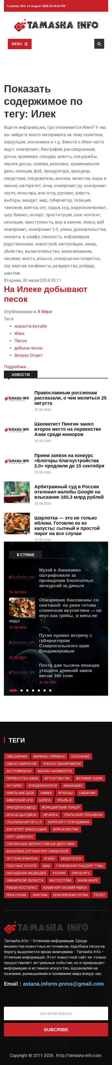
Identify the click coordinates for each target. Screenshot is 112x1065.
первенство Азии (22, 778)
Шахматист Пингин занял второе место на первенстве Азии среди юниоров (67, 429)
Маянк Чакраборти (55, 771)
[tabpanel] (56, 581)
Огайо (49, 858)
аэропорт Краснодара (26, 829)
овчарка (50, 815)
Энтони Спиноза (22, 858)
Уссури (58, 873)
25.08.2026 (42, 409)
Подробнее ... (17, 366)
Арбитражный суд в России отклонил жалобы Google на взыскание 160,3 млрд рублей (69, 492)
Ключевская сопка (70, 895)
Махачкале (88, 880)
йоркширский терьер (61, 807)
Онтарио (14, 786)
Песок (20, 340)
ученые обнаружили (62, 764)
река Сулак (16, 895)
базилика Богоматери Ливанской (38, 851)
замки (46, 793)
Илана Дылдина (21, 815)
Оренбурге (81, 873)
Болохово (80, 756)
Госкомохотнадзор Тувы (79, 866)
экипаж (40, 895)
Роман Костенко (22, 888)
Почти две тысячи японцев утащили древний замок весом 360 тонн (69, 670)
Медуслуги (71, 858)
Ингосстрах (60, 880)
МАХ (46, 866)
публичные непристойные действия (41, 844)
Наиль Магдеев (20, 793)
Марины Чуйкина (49, 756)
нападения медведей (26, 873)
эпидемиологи (42, 786)
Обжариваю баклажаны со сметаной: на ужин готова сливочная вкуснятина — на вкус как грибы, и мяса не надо (55, 610)
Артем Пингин (57, 778)
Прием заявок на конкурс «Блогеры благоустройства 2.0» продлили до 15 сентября (69, 460)
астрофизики (19, 771)
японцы (65, 793)
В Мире (45, 311)
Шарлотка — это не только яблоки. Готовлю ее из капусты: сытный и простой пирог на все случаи (67, 525)
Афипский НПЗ (20, 800)
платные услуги (22, 866)
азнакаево (73, 786)
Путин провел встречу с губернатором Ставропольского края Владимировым (65, 643)
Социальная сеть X (24, 822)
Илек (19, 333)
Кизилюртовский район (65, 888)
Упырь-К (64, 800)
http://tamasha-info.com (78, 1055)
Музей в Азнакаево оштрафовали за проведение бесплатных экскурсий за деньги (66, 578)
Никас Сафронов (22, 764)
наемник (87, 793)
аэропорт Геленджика (68, 822)
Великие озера (89, 778)
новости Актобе (30, 326)
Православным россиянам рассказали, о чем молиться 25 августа (70, 398)
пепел (99, 895)
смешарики (17, 756)
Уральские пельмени (83, 815)
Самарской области (25, 880)
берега (45, 800)
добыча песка (28, 348)
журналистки (65, 829)
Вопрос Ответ (28, 355)
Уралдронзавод (21, 807)
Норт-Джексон (20, 837)
